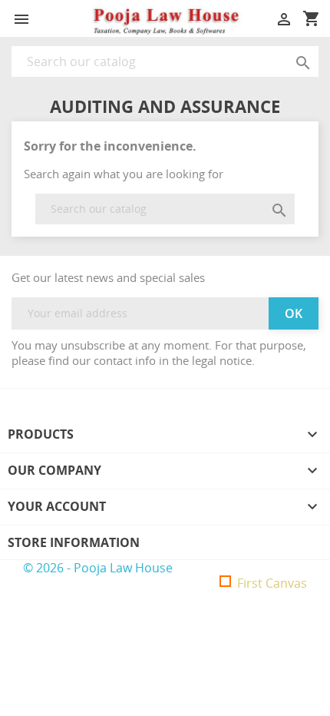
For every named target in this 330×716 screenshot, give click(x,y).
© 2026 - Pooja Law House (98, 567)
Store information (74, 542)
